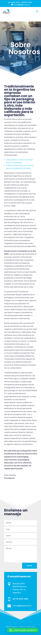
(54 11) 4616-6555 (20, 599)
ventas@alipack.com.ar (22, 606)
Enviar (29, 566)
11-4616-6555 (15, 2)
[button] (23, 630)
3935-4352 (27, 2)
